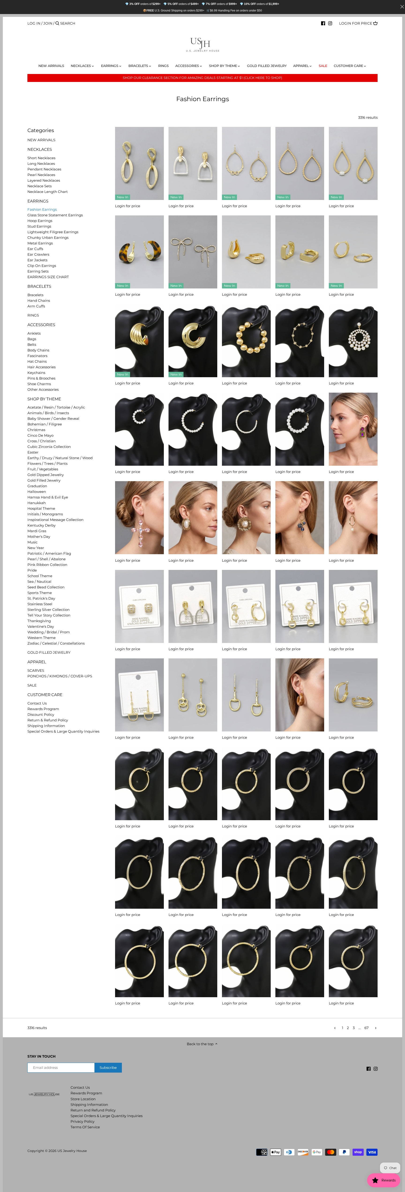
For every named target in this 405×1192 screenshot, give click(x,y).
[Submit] (57, 23)
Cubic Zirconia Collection (49, 446)
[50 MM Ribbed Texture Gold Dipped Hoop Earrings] (299, 783)
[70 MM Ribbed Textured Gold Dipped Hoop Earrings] (299, 872)
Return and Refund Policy (93, 1110)
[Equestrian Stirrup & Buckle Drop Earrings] (193, 163)
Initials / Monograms (45, 514)
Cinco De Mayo (40, 435)
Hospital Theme (41, 508)
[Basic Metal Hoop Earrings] (353, 251)
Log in (33, 23)
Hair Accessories (41, 367)
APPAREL (36, 662)
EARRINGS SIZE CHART (48, 277)
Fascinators (37, 356)
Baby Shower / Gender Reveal (53, 418)
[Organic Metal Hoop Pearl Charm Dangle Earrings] (353, 517)
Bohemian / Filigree (44, 424)
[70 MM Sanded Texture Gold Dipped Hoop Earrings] (193, 872)
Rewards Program (43, 709)
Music (32, 542)
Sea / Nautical (39, 581)
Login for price (355, 23)
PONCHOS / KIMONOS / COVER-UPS (59, 676)
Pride (32, 570)
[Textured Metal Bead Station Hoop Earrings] (299, 340)
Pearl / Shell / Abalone (46, 559)
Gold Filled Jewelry (43, 480)
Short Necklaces (41, 158)
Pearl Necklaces (41, 175)
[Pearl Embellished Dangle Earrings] (353, 340)
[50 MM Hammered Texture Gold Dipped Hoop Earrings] (139, 783)
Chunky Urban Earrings (47, 237)
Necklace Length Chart (47, 191)
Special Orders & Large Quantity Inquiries (63, 731)
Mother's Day (38, 536)
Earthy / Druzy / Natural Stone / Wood (60, 458)
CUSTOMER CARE (44, 694)
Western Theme (41, 637)
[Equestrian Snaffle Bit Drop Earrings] (139, 694)
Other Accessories (43, 389)
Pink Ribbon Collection (47, 564)
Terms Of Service (85, 1127)
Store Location (83, 1099)
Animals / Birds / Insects (48, 413)
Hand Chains (38, 300)
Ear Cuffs (35, 249)
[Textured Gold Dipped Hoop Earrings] (139, 960)
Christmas (36, 430)
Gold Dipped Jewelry (45, 474)
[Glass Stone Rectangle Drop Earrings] (353, 429)
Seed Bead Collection (45, 587)
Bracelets (35, 295)
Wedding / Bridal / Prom (48, 632)
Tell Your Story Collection (48, 615)
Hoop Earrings (39, 220)
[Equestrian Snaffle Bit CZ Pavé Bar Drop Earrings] (246, 694)
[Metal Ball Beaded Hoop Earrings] (246, 340)
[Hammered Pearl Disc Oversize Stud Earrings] (246, 517)
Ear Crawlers (38, 254)
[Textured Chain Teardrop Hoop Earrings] (299, 163)
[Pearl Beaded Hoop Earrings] (139, 429)
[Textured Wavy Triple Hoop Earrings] (353, 694)
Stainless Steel (39, 604)
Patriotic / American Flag (49, 553)
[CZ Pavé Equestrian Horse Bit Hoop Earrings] (246, 606)
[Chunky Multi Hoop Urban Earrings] (139, 340)
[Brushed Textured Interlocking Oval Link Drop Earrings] (139, 163)
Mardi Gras (36, 531)
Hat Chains (37, 361)
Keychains (36, 372)
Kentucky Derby (41, 525)
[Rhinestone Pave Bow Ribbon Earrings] (193, 251)
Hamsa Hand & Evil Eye (47, 497)
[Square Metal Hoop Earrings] (299, 251)
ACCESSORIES (41, 324)
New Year (35, 548)
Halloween (36, 491)
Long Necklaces (41, 163)
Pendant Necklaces (44, 169)
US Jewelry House (72, 1151)
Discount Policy (40, 714)
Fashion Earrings (42, 209)
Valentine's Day (40, 626)
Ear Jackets (37, 260)
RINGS (33, 315)
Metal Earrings (40, 243)
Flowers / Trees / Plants (47, 463)
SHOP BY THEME (44, 399)
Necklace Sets (39, 186)
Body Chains (38, 350)
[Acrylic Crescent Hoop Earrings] (139, 251)
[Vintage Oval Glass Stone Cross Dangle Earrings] (139, 517)
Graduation (37, 486)
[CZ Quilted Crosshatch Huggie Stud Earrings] (139, 606)
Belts (31, 344)
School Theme (39, 576)
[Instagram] (330, 23)
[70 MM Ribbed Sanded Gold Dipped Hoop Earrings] (246, 872)
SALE (32, 685)
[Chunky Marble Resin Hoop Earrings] (299, 694)
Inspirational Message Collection (55, 519)
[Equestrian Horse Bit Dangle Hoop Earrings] (299, 606)
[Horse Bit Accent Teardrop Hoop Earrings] (246, 163)
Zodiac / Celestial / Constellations (56, 643)
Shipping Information (46, 725)
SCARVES (35, 670)
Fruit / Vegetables (42, 469)
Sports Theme (39, 592)
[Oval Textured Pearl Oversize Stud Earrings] (193, 517)
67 (366, 1028)
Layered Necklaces (43, 180)
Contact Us (37, 703)
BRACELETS (39, 286)
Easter (32, 452)
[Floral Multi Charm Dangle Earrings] (299, 517)
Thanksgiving (39, 621)
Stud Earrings (39, 226)
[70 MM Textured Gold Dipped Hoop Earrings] (353, 872)
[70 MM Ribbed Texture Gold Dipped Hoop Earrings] (139, 872)
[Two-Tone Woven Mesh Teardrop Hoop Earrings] (353, 163)
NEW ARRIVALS (41, 140)
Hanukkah (36, 503)
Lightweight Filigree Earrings (52, 232)
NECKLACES (39, 149)
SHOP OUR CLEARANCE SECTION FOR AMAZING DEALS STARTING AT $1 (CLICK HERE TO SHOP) (202, 78)
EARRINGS (37, 201)
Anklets (34, 333)
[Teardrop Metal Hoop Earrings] (246, 251)
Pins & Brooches (41, 378)
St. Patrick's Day (41, 598)
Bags (31, 339)
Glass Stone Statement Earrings (55, 215)
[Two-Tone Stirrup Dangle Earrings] (193, 606)
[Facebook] (323, 23)
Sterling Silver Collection (48, 609)
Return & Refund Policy (47, 720)
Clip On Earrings (41, 265)
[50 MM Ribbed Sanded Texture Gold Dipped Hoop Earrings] (193, 783)
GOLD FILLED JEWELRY (49, 652)
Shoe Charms (39, 384)
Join (47, 23)
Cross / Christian (41, 441)
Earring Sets (38, 271)
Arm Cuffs (36, 306)
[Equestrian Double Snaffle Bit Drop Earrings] (193, 694)
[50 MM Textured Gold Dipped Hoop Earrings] (353, 960)
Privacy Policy (82, 1121)
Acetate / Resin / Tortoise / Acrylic (56, 407)
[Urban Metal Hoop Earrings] (193, 340)
